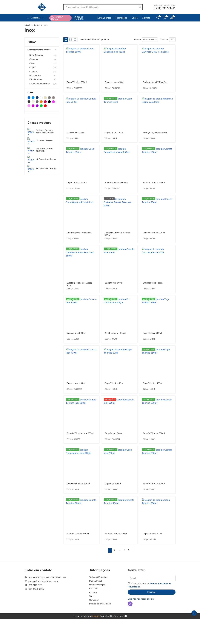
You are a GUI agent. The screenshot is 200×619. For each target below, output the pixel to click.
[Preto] (49, 101)
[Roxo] (37, 105)
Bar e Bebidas (36, 55)
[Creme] (33, 101)
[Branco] (41, 97)
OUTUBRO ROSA (57, 18)
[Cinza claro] (53, 97)
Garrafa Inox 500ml (114, 433)
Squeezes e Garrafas (39, 84)
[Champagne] (45, 97)
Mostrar (164, 39)
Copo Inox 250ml (113, 483)
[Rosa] (53, 101)
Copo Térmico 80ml (114, 132)
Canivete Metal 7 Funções (155, 82)
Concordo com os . (149, 585)
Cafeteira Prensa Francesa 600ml (117, 233)
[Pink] (45, 101)
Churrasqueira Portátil (153, 283)
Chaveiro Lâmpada (44, 141)
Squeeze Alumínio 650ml (116, 182)
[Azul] (28, 97)
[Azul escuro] (37, 97)
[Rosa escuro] (33, 105)
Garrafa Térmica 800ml (154, 433)
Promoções (121, 18)
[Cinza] (49, 97)
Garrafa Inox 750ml (76, 132)
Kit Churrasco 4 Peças (115, 333)
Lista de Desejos (97, 585)
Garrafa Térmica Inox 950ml (80, 433)
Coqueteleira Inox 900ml (78, 483)
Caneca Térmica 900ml (154, 232)
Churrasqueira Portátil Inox (79, 232)
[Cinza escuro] (28, 101)
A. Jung (95, 616)
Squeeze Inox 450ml (114, 82)
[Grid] (65, 39)
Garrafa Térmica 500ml (154, 182)
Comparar (94, 600)
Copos (32, 67)
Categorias (36, 18)
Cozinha (33, 71)
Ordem (137, 39)
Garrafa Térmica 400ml (116, 533)
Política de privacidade (100, 604)
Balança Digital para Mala (155, 132)
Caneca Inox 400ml (76, 383)
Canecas (33, 59)
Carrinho (93, 588)
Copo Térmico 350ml (152, 383)
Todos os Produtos (78, 18)
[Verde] (41, 105)
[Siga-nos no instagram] (130, 603)
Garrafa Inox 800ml (114, 283)
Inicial (27, 25)
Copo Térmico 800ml (152, 533)
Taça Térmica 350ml (152, 333)
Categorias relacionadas (38, 50)
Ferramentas (35, 75)
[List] (75, 39)
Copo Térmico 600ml (77, 82)
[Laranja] (41, 101)
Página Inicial (95, 581)
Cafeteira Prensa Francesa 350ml (79, 284)
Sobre (135, 18)
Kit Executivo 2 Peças (46, 159)
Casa (31, 63)
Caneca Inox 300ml (76, 333)
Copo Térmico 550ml (77, 182)
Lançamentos (104, 18)
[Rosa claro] (28, 105)
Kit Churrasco (36, 79)
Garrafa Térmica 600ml (78, 533)
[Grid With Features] (70, 39)
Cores (37, 25)
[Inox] (37, 101)
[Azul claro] (33, 97)
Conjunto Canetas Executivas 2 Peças (45, 131)
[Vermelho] (45, 105)
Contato (146, 18)
